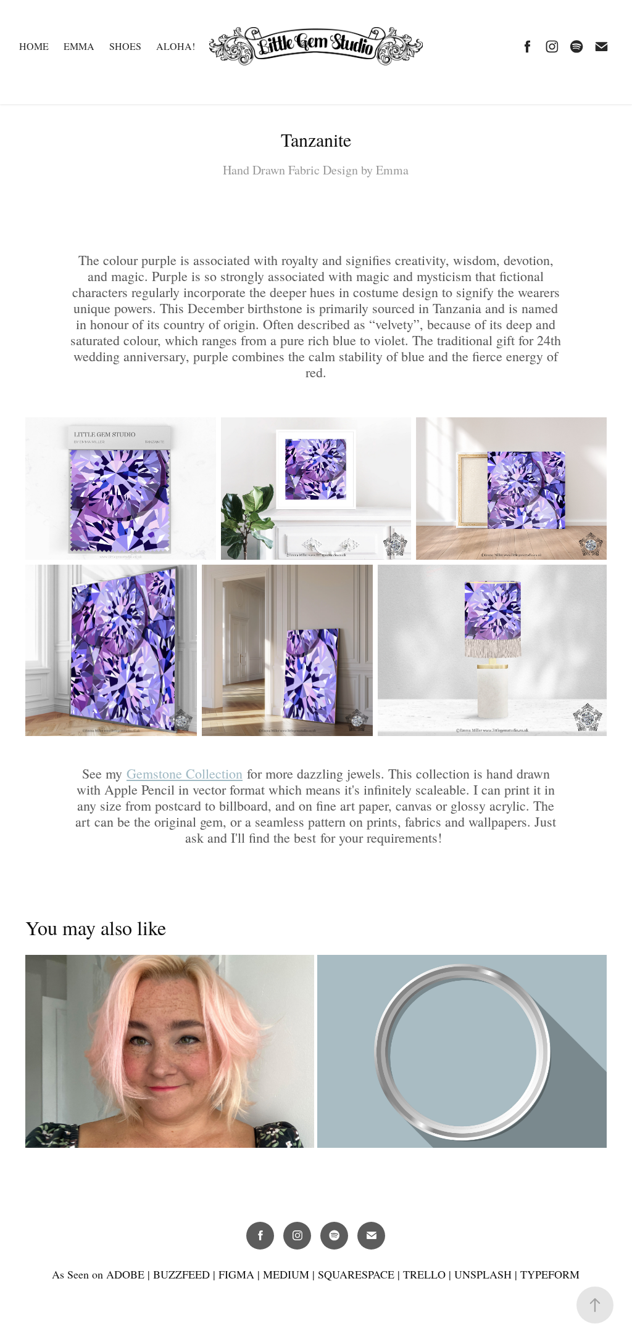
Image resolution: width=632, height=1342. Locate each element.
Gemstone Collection (185, 773)
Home (34, 45)
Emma (79, 45)
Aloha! (175, 45)
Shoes (125, 45)
